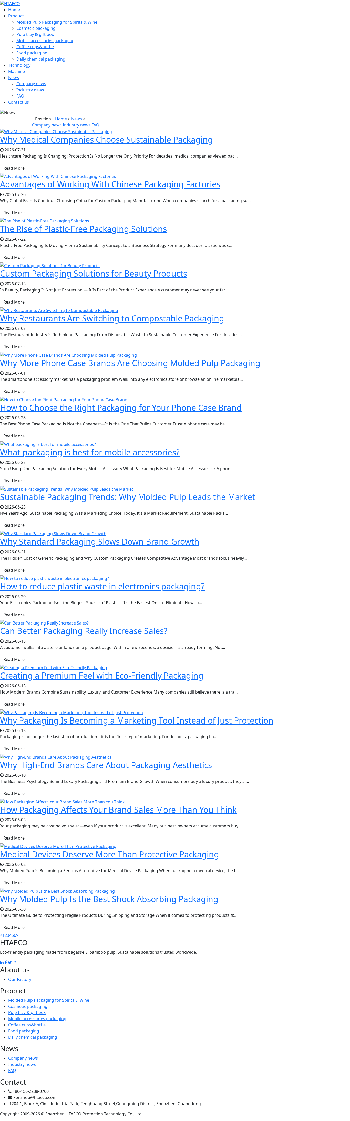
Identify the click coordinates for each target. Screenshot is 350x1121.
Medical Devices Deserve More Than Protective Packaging (109, 854)
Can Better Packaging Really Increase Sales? (83, 630)
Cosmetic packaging (36, 28)
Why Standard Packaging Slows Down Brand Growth (99, 541)
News (13, 77)
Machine (16, 71)
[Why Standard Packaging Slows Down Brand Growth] (53, 533)
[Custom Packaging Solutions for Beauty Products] (50, 265)
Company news (31, 83)
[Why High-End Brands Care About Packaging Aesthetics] (55, 756)
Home (14, 10)
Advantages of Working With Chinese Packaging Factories (110, 184)
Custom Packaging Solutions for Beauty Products (93, 273)
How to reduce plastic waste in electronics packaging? (102, 586)
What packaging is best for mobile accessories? (90, 452)
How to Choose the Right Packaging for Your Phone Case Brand (121, 407)
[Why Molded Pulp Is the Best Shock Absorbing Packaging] (57, 890)
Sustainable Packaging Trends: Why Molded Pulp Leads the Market (127, 496)
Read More (14, 168)
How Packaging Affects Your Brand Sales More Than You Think (118, 809)
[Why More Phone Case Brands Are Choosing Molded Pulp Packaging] (68, 354)
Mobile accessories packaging (45, 40)
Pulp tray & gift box (35, 34)
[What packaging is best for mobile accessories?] (48, 444)
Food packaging (31, 53)
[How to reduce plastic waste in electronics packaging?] (54, 578)
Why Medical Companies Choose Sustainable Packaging (106, 139)
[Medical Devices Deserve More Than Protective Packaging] (58, 846)
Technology (19, 65)
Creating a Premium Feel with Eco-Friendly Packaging (101, 675)
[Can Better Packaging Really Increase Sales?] (44, 623)
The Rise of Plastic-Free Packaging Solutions (83, 228)
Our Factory (19, 979)
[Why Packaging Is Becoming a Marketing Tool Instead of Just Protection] (71, 712)
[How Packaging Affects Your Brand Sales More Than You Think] (62, 801)
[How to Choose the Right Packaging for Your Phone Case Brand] (63, 399)
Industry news (30, 90)
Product (16, 16)
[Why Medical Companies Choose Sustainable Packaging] (56, 131)
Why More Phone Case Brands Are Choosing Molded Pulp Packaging (130, 362)
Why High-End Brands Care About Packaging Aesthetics (106, 765)
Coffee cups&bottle (35, 47)
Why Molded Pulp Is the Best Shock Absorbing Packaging (109, 898)
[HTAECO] (10, 3)
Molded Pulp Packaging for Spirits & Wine (56, 22)
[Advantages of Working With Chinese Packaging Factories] (58, 176)
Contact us (18, 102)
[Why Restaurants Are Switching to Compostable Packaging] (59, 310)
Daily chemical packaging (40, 59)
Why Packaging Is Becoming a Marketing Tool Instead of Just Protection (136, 720)
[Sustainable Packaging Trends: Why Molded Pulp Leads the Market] (66, 488)
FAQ (20, 96)
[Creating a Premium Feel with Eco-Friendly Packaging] (53, 667)
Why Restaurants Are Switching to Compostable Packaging (112, 318)
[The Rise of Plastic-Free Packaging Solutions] (44, 220)
